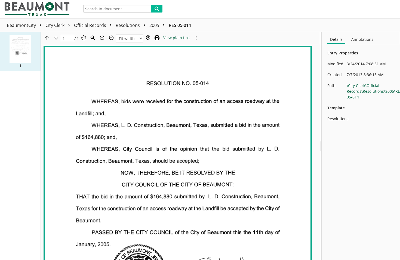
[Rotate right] (147, 37)
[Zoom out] (111, 37)
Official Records (90, 25)
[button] (20, 51)
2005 (154, 25)
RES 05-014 (180, 25)
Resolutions (128, 25)
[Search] (156, 9)
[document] (361, 146)
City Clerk (55, 25)
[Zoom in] (102, 37)
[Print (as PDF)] (157, 37)
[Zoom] (92, 37)
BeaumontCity (22, 25)
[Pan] (83, 37)
